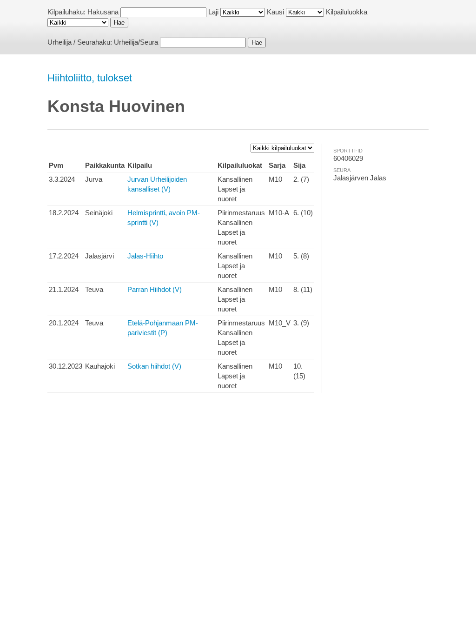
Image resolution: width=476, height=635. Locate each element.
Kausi (275, 12)
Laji (213, 12)
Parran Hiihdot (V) (154, 289)
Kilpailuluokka (346, 12)
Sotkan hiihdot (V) (154, 366)
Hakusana (103, 12)
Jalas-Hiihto (145, 256)
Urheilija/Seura (136, 42)
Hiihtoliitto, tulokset (89, 78)
